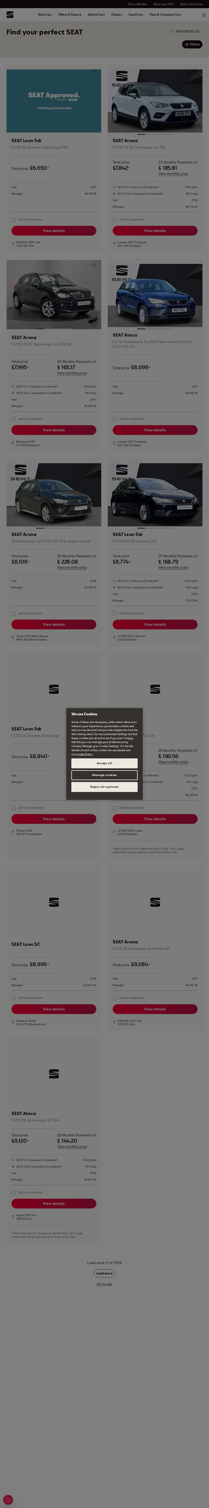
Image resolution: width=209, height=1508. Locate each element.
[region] (104, 754)
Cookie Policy (84, 754)
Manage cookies (104, 775)
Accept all (104, 763)
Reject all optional (104, 787)
